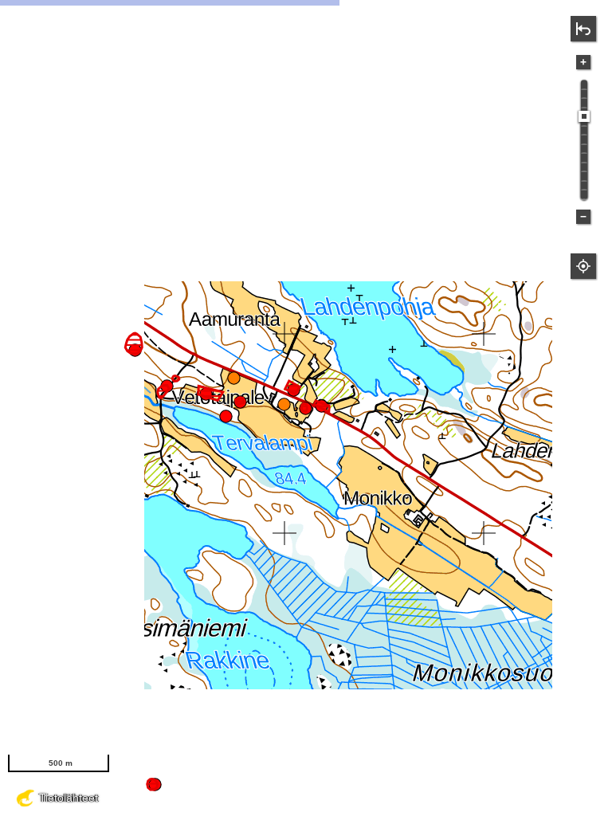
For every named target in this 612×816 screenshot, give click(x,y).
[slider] (584, 116)
